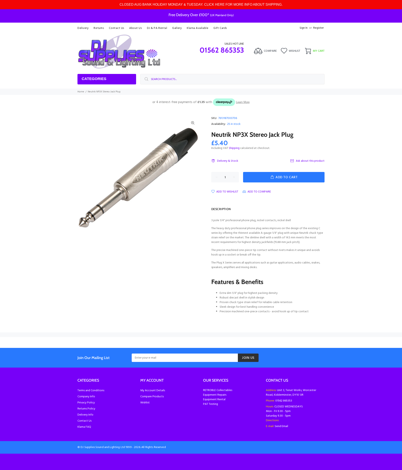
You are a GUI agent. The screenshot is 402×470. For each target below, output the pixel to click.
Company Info (86, 396)
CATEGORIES (94, 79)
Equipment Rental (214, 399)
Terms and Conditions (90, 390)
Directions (272, 420)
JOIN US (248, 358)
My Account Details (152, 390)
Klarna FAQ (84, 427)
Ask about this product (310, 161)
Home (80, 92)
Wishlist (145, 402)
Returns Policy (86, 408)
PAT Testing (210, 404)
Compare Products (152, 396)
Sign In (304, 28)
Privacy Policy (86, 402)
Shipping (234, 148)
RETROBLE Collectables (217, 390)
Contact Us (84, 420)
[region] (201, 4)
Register (318, 28)
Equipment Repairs (214, 395)
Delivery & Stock (227, 161)
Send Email (281, 426)
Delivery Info (85, 414)
